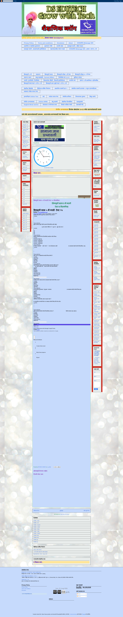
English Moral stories (31, 104)
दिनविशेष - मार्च (36, 522)
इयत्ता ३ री (25, 220)
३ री (23, 192)
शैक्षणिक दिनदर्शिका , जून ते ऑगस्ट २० (97, 268)
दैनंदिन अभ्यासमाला (29, 101)
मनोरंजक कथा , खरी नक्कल (97, 338)
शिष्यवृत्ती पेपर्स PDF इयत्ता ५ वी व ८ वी (26, 137)
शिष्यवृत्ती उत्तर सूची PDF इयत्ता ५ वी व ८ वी (26, 142)
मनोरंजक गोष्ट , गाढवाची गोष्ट (97, 331)
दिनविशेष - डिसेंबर (37, 529)
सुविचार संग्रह (78, 77)
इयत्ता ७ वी (25, 229)
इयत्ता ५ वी (25, 225)
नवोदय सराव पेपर (53, 96)
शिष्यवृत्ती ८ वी (25, 127)
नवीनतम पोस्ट (36, 510)
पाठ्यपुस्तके (80, 101)
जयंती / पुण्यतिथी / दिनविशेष (31, 80)
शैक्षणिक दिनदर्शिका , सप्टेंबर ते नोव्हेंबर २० (97, 273)
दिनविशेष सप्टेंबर (36, 535)
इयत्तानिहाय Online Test (31, 96)
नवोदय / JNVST (24, 133)
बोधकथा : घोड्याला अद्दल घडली (96, 299)
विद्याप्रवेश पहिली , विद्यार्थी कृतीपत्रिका (54, 80)
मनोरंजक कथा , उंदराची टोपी (97, 328)
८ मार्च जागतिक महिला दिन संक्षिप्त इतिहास (41, 551)
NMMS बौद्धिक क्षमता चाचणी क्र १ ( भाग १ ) (29, 576)
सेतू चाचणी (55, 101)
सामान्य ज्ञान (27, 77)
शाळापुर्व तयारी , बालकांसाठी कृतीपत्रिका (35, 49)
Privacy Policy (29, 43)
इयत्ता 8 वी (25, 204)
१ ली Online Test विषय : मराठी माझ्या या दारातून (97, 353)
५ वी (23, 197)
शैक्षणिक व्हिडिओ (26, 213)
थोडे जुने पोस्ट (86, 510)
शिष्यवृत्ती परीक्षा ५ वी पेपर (64, 74)
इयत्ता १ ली (25, 216)
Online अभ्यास (43, 101)
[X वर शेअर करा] (57, 467)
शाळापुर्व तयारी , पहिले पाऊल (75, 46)
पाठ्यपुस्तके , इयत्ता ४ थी (96, 236)
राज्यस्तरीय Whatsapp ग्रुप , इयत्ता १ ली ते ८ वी (83, 49)
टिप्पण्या (79, 596)
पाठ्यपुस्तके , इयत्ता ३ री (96, 232)
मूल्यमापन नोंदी (48, 46)
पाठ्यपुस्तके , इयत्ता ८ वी (96, 250)
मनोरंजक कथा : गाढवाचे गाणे (97, 321)
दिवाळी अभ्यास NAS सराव (96, 216)
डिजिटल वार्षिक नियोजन (43, 88)
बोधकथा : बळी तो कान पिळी (97, 314)
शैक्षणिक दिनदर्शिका (67, 101)
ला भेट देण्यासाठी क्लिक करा (45, 593)
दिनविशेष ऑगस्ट (36, 537)
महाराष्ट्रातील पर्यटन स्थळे (57, 49)
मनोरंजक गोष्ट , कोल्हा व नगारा (97, 335)
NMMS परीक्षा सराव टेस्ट (31, 91)
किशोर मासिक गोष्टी (66, 104)
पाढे (43, 96)
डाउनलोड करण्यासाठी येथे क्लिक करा (26, 114)
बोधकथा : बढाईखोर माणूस (97, 295)
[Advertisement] (56, 61)
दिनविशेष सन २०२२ (64, 77)
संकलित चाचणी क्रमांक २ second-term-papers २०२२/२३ (97, 129)
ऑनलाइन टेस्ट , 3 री (25, 579)
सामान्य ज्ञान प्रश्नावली (25, 170)
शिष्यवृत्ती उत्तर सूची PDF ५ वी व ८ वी (56, 83)
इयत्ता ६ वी (25, 227)
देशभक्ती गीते (79, 104)
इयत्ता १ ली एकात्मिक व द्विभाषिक (89, 80)
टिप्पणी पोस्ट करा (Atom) (64, 514)
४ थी (24, 195)
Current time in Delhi (48, 167)
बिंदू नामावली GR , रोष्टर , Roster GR (40, 554)
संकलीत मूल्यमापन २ (96, 165)
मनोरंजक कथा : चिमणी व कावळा (97, 325)
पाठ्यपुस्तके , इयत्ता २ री (96, 229)
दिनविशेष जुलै (36, 539)
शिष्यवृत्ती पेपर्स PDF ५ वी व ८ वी (33, 83)
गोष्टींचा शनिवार (67, 96)
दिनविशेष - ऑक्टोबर (37, 533)
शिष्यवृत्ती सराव (49, 74)
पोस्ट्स (79, 593)
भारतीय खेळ (60, 46)
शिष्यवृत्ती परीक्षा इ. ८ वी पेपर (82, 74)
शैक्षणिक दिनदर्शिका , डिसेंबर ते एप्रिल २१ (97, 279)
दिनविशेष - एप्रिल (36, 520)
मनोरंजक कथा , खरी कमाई (97, 342)
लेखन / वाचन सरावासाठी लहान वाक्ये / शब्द (97, 140)
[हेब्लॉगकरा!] (55, 467)
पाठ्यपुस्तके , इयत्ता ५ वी (96, 239)
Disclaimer (60, 43)
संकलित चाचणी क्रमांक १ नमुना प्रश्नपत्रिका (84, 88)
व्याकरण (38, 74)
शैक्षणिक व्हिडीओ (28, 88)
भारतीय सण (72, 80)
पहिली (95, 186)
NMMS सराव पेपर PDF (25, 146)
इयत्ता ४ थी (25, 222)
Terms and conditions (45, 43)
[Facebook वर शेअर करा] (58, 467)
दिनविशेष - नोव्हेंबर (36, 531)
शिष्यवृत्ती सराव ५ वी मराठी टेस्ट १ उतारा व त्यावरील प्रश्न (31, 572)
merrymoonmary (73, 614)
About (71, 43)
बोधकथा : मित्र (96, 291)
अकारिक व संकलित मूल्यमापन (32, 46)
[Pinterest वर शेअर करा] (60, 467)
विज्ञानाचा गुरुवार (80, 96)
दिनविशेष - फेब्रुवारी (37, 525)
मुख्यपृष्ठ (61, 510)
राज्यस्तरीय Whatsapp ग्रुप (85, 43)
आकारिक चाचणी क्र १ (61, 88)
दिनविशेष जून (36, 541)
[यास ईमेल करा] (54, 467)
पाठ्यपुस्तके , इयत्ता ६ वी (96, 243)
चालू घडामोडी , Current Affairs (45, 77)
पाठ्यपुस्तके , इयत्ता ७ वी (96, 246)
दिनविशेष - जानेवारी (37, 527)
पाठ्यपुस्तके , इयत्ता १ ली (96, 225)
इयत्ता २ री (25, 218)
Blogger (83, 614)
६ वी (23, 199)
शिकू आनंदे (92, 96)
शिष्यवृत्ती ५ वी (28, 74)
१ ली (24, 188)
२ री (23, 190)
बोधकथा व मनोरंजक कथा (50, 104)
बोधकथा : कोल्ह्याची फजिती (97, 306)
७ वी (23, 201)
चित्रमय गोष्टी (96, 195)
